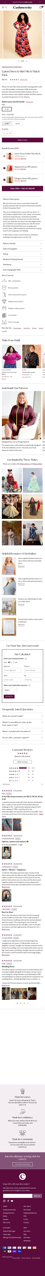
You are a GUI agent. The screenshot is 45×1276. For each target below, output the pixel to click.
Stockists (27, 1237)
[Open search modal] (6, 7)
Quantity (5, 129)
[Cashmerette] (22, 7)
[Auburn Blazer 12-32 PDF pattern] (11, 356)
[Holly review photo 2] (19, 993)
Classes (5, 1219)
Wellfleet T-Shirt (28, 2)
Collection (6, 370)
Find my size (29, 102)
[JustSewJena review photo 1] (6, 895)
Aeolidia (38, 1258)
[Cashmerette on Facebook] (8, 1201)
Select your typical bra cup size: (16, 685)
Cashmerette (9, 1256)
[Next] (40, 2)
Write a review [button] (22, 762)
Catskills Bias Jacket (28, 372)
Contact (26, 1222)
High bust (7, 666)
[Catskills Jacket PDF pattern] (31, 356)
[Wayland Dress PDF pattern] (22, 1049)
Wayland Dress (7, 1078)
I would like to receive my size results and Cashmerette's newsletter (23, 117)
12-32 (18, 123)
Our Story (27, 1231)
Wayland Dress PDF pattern (26, 167)
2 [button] (20, 1003)
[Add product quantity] (10, 133)
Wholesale (27, 1241)
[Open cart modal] (40, 7)
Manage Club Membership (12, 1237)
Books (5, 1216)
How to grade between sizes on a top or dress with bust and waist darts (30, 560)
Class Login (7, 1234)
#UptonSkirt (37, 464)
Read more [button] (6, 887)
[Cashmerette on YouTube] (12, 1201)
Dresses (34, 328)
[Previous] (5, 2)
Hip (25, 675)
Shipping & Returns (30, 1213)
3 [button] (24, 1003)
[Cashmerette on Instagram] (4, 1201)
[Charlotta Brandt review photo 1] (6, 853)
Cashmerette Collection (12, 67)
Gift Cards (6, 1222)
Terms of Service (26, 1258)
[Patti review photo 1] (7, 824)
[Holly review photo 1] (6, 993)
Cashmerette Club (9, 1210)
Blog (25, 1234)
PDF (3, 105)
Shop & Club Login (9, 1231)
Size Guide (27, 1210)
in (11, 662)
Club (24, 370)
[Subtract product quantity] (4, 133)
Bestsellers (27, 328)
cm (16, 662)
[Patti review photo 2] (17, 824)
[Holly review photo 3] (32, 993)
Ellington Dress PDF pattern (26, 178)
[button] (13, 768)
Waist (5, 675)
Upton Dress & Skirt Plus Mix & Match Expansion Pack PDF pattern (28, 154)
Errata (26, 1219)
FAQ (25, 1216)
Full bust (27, 666)
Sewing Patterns (8, 1213)
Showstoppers (17, 328)
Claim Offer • (22, 188)
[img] (7, 790)
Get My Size (9, 696)
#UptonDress (25, 464)
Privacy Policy (16, 1258)
